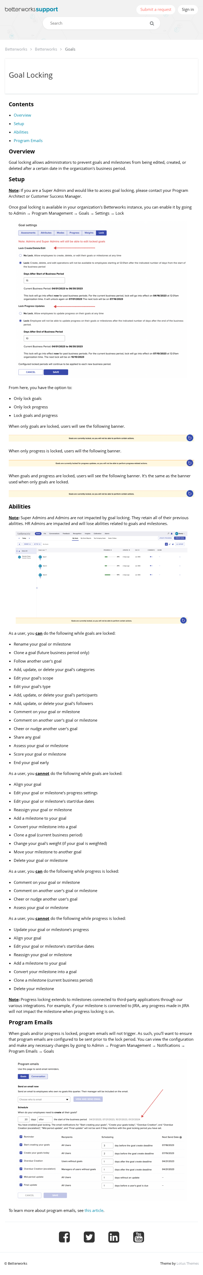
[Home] (31, 9)
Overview (22, 115)
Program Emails (28, 140)
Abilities (21, 132)
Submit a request (155, 9)
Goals (70, 49)
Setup (19, 123)
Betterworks (16, 49)
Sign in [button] (188, 9)
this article (94, 1210)
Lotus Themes (188, 1263)
